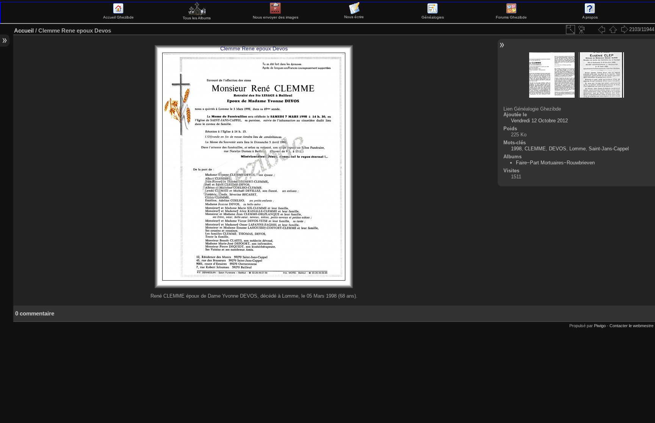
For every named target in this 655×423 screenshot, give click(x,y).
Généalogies (433, 17)
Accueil (24, 30)
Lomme (577, 148)
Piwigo (600, 325)
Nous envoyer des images (275, 17)
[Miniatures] (613, 29)
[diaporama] (582, 29)
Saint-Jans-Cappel (609, 148)
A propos (590, 17)
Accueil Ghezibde (118, 17)
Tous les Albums (197, 18)
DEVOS (557, 148)
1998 (516, 148)
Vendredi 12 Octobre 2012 (539, 120)
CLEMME (535, 148)
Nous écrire (354, 17)
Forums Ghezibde (511, 17)
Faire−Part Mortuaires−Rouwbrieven (555, 162)
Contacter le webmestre (631, 325)
